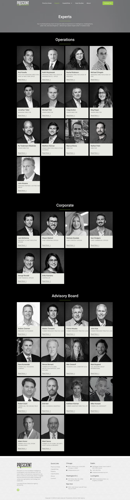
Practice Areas (47, 3)
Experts (57, 3)
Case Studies (79, 3)
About (89, 3)
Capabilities (66, 3)
